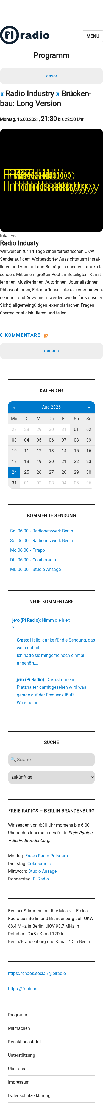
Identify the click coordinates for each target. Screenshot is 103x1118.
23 (88, 461)
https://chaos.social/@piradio (37, 973)
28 (26, 429)
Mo (14, 418)
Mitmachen (19, 1028)
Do (51, 418)
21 (64, 461)
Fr (64, 418)
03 (14, 440)
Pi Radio (41, 879)
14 (64, 450)
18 (26, 461)
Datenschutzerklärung (29, 1095)
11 (26, 450)
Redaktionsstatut (24, 1041)
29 (39, 429)
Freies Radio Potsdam (46, 855)
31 (64, 429)
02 (88, 429)
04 (26, 440)
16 (88, 450)
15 (76, 450)
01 (76, 429)
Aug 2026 (51, 407)
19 (39, 461)
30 (51, 429)
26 (39, 472)
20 (51, 461)
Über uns (16, 1068)
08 (76, 440)
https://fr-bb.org (23, 988)
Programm (18, 1014)
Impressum (19, 1082)
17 (14, 461)
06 (51, 440)
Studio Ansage (42, 871)
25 (26, 472)
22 (76, 461)
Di (26, 418)
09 (88, 440)
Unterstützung (21, 1055)
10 (14, 450)
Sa (76, 418)
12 (39, 450)
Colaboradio (39, 863)
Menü (93, 36)
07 (64, 440)
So (88, 418)
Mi (39, 418)
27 (14, 429)
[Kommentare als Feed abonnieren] (51, 336)
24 (14, 472)
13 (51, 450)
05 (39, 440)
